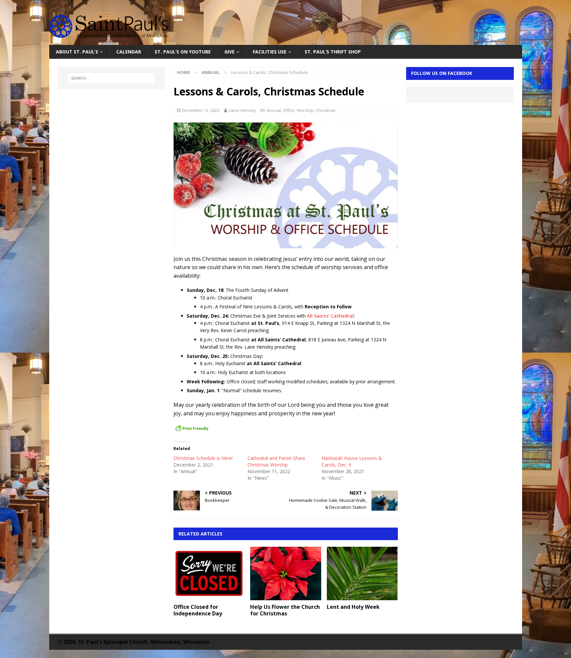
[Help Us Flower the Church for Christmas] (285, 573)
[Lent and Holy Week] (362, 573)
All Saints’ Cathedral (330, 316)
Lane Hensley (242, 110)
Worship (305, 110)
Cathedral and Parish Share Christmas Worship (276, 461)
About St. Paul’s (77, 52)
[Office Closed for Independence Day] (209, 573)
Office (289, 110)
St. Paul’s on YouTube (183, 52)
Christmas (326, 110)
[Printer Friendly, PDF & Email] (191, 429)
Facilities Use (269, 52)
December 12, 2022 (201, 110)
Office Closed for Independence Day (197, 610)
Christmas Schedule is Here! (203, 458)
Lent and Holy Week (353, 606)
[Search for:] (111, 78)
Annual (274, 110)
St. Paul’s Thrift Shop (333, 52)
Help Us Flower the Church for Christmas (285, 610)
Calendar (128, 52)
